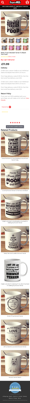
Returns (11, 398)
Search (10, 396)
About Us (15, 396)
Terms (19, 398)
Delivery (25, 396)
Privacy (15, 398)
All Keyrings (5, 396)
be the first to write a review (15, 126)
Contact (20, 396)
